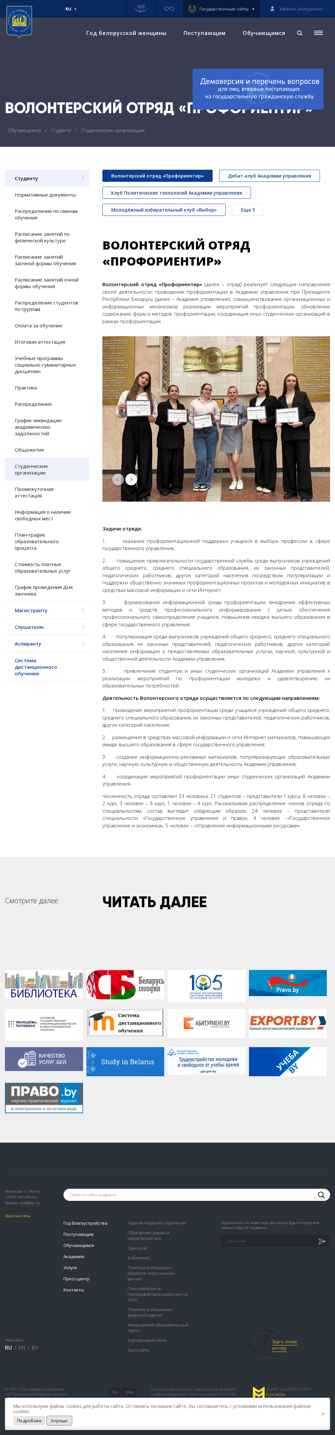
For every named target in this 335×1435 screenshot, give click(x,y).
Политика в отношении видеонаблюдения (150, 1312)
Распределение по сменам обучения (46, 214)
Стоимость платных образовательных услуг (43, 567)
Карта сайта (138, 1350)
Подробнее (29, 1421)
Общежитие (29, 449)
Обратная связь (17, 1215)
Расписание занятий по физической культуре (42, 237)
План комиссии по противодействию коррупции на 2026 (157, 1294)
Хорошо (59, 1421)
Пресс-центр (76, 1279)
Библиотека (139, 1258)
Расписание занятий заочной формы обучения (45, 260)
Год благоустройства (85, 1223)
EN (22, 1347)
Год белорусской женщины (126, 33)
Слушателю (29, 627)
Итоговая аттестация (40, 341)
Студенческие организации (31, 469)
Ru (68, 12)
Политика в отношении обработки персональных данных (151, 1273)
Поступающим (205, 33)
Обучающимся (264, 33)
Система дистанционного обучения (36, 667)
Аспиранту (28, 643)
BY (35, 1347)
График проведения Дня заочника (44, 590)
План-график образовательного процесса (37, 541)
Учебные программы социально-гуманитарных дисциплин (45, 364)
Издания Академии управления (157, 1223)
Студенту (62, 130)
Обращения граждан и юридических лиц (148, 1235)
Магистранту (31, 610)
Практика (26, 387)
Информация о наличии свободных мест (43, 515)
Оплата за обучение (38, 325)
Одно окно (137, 1248)
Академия (73, 1256)
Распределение (33, 404)
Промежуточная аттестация (34, 492)
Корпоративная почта (147, 1340)
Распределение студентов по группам (46, 305)
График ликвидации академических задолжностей (38, 427)
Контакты (73, 1290)
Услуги (70, 1268)
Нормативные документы (45, 194)
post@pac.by (30, 1202)
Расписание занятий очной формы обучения (47, 282)
